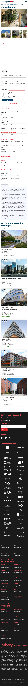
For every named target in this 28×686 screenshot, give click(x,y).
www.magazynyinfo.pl (18, 624)
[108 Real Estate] (20, 514)
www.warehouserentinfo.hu (19, 619)
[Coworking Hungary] (20, 536)
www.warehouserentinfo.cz (19, 613)
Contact (4, 682)
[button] (26, 1)
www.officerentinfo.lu (5, 586)
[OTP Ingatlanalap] (20, 453)
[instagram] (10, 438)
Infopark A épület (8, 397)
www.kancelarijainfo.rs (18, 591)
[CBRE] (7, 501)
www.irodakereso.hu (17, 578)
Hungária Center (8, 369)
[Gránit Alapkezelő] (7, 462)
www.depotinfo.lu (4, 624)
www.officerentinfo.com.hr (6, 573)
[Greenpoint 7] (14, 329)
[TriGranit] (20, 474)
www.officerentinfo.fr (5, 580)
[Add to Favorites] (6, 71)
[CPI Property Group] (7, 447)
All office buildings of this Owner (17, 103)
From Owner (5, 89)
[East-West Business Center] (14, 268)
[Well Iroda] (7, 528)
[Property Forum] (7, 532)
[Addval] (20, 478)
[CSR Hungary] (7, 535)
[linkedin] (7, 438)
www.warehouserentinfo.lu (6, 625)
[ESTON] (7, 510)
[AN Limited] (7, 514)
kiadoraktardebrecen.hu (5, 555)
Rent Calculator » (5, 156)
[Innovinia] (20, 470)
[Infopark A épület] (14, 387)
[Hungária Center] (14, 359)
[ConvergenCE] (20, 466)
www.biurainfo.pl (17, 585)
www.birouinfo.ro (4, 591)
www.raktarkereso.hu (18, 617)
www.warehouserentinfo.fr (6, 619)
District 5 (22, 4)
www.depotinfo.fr (4, 617)
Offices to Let (10, 4)
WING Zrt (9, 93)
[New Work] (7, 497)
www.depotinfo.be (4, 611)
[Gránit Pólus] (7, 478)
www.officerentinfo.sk (5, 599)
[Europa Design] (20, 528)
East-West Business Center (11, 278)
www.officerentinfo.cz (18, 573)
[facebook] (3, 438)
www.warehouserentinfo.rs (19, 632)
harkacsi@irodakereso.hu (9, 418)
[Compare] (3, 71)
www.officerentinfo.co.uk (18, 597)
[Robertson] (20, 519)
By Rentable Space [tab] (12, 228)
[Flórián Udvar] (14, 239)
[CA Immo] (7, 466)
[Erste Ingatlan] (20, 457)
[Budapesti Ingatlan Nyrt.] (20, 462)
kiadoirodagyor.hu (17, 547)
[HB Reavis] (7, 488)
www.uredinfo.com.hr (5, 572)
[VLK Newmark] (7, 523)
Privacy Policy (21, 682)
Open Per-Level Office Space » (8, 132)
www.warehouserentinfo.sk (6, 638)
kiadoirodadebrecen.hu (18, 545)
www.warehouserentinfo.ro (6, 632)
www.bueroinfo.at (4, 565)
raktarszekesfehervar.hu (18, 555)
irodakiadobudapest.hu (5, 547)
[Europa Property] (20, 532)
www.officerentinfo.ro (5, 593)
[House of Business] (20, 492)
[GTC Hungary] (7, 470)
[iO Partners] (20, 505)
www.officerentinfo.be (18, 567)
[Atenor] (7, 474)
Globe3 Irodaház (8, 308)
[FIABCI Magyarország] (20, 523)
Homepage (3, 4)
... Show (15, 95)
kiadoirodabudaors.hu (5, 549)
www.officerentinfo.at (5, 567)
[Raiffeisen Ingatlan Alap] (7, 458)
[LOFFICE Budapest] (20, 497)
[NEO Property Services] (7, 483)
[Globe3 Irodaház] (14, 297)
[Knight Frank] (7, 519)
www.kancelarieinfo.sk (5, 597)
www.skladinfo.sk (4, 636)
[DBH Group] (7, 492)
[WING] (20, 447)
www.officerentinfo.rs (18, 593)
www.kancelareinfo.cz (18, 572)
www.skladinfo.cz (17, 611)
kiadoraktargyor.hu (17, 553)
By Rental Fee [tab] (3, 228)
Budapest (16, 4)
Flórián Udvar (7, 250)
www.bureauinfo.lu (4, 585)
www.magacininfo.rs (17, 630)
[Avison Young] (20, 510)
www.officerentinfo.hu (18, 580)
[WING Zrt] (9, 97)
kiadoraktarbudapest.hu (5, 553)
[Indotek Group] (7, 452)
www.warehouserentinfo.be (6, 613)
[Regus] (20, 487)
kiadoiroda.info (3, 545)
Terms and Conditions (12, 682)
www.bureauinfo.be (17, 565)
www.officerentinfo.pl (18, 586)
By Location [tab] (20, 228)
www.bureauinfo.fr (4, 578)
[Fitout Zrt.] (20, 483)
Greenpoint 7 (6, 339)
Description (4, 185)
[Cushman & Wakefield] (20, 501)
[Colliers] (7, 505)
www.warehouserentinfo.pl (19, 625)
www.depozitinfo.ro (4, 630)
